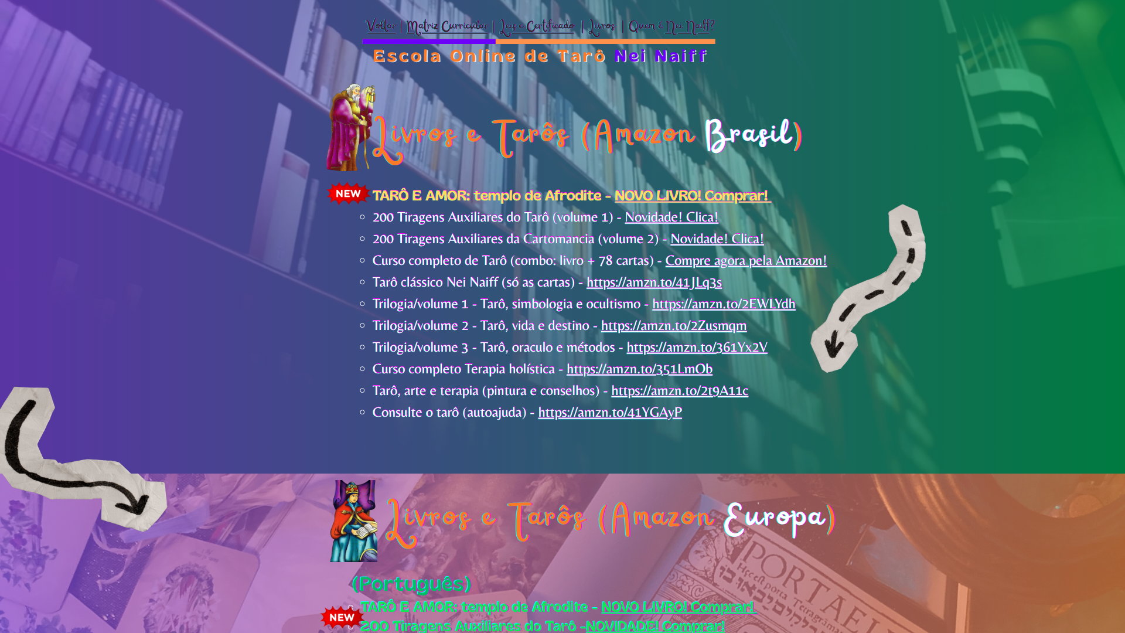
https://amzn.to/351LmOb (639, 369)
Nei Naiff (687, 27)
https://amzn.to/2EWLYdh (724, 304)
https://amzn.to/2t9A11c (679, 391)
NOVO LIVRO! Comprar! (691, 195)
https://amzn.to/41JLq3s (654, 282)
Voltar (381, 27)
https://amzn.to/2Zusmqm (674, 325)
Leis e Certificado (536, 27)
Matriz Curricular (447, 27)
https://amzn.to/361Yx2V (697, 347)
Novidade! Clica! (672, 217)
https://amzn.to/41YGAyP (610, 412)
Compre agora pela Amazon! (746, 260)
